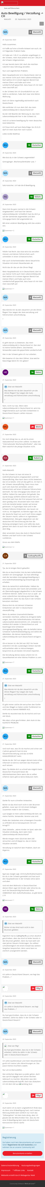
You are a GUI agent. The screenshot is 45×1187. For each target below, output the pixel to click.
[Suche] (29, 3)
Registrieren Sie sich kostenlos (20, 1145)
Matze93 (7, 19)
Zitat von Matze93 (15, 387)
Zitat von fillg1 (13, 1046)
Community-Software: (22, 1184)
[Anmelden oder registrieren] (35, 3)
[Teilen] (41, 24)
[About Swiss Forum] (9, 3)
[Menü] (41, 3)
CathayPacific (21, 936)
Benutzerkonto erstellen (22, 1153)
